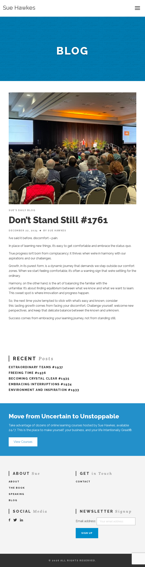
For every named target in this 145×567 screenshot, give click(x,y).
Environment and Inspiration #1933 (44, 390)
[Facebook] (10, 520)
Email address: (86, 521)
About (14, 481)
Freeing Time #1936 (27, 373)
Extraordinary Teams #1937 (36, 367)
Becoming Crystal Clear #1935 (39, 378)
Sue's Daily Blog (22, 210)
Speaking (16, 494)
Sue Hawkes (19, 8)
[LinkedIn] (21, 520)
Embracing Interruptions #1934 (40, 384)
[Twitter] (15, 520)
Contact (83, 481)
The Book (17, 487)
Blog (13, 500)
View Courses (23, 442)
